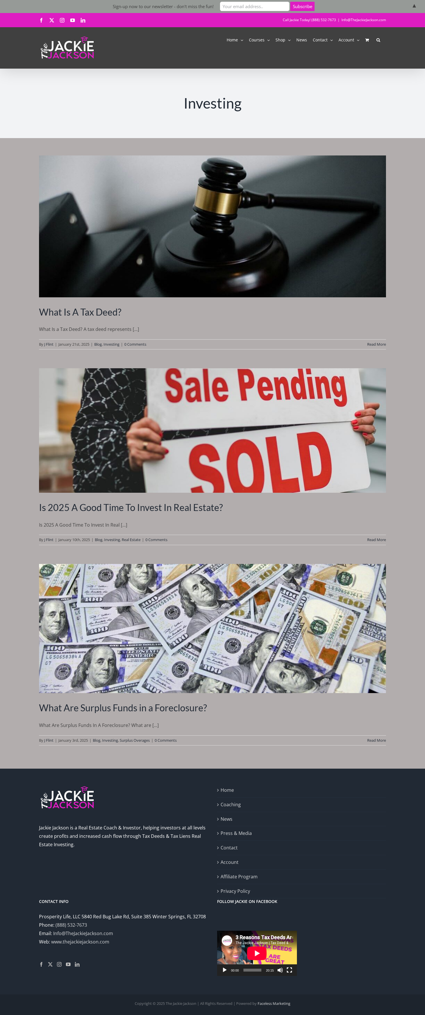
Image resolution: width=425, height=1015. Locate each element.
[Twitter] (50, 964)
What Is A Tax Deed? (80, 312)
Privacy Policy (235, 891)
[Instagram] (59, 964)
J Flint (48, 344)
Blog (98, 344)
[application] (257, 953)
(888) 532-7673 (71, 925)
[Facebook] (41, 964)
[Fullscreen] (289, 970)
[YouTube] (68, 964)
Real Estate (131, 539)
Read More (376, 344)
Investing (111, 344)
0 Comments (135, 344)
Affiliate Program (239, 876)
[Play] (225, 970)
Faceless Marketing (274, 1003)
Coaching (231, 804)
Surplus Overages (135, 740)
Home (227, 790)
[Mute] (280, 970)
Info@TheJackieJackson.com (363, 19)
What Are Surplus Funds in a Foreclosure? (123, 707)
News (226, 819)
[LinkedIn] (77, 964)
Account (230, 862)
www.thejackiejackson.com (80, 942)
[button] (378, 39)
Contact (229, 847)
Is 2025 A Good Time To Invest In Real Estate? (131, 507)
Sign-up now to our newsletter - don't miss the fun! (163, 6)
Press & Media (236, 833)
